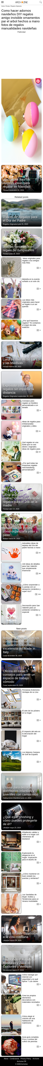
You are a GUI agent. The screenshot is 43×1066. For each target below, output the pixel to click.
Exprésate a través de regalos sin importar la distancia (18, 389)
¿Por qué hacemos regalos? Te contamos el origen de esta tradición (31, 324)
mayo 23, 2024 (15, 828)
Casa (5, 656)
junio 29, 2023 (14, 254)
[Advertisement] (21, 54)
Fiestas (8, 6)
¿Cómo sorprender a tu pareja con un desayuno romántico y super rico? (31, 588)
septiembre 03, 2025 (15, 685)
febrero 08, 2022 (15, 366)
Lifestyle (6, 828)
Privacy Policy (26, 1059)
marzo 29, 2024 (15, 940)
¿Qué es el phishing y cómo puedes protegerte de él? (20, 820)
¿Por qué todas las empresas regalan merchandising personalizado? (30, 466)
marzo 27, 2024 (18, 970)
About (6, 1059)
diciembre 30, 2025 (15, 656)
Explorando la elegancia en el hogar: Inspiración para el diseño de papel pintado (29, 857)
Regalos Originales (16, 6)
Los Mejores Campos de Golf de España (31, 753)
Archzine (36, 1059)
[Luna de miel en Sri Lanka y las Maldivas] (21, 355)
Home (3, 6)
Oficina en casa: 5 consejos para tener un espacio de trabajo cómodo (19, 676)
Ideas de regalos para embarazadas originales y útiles (31, 424)
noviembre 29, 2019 (16, 190)
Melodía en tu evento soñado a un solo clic (31, 280)
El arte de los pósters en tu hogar (31, 712)
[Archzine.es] (21, 2)
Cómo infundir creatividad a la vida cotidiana (21, 935)
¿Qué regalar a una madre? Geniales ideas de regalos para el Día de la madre (21, 500)
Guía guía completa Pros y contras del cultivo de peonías (30, 1039)
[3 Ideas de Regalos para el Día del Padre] (21, 212)
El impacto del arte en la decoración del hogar (31, 733)
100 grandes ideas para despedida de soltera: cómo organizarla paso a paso (20, 530)
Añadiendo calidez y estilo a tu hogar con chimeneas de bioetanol (30, 835)
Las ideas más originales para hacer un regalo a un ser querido (31, 303)
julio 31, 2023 (23, 224)
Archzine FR (21, 1061)
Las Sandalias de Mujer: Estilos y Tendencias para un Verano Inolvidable (30, 898)
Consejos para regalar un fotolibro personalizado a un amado (30, 404)
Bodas (5, 538)
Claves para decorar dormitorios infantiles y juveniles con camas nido (20, 791)
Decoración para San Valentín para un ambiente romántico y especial (31, 608)
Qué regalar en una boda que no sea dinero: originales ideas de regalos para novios (31, 446)
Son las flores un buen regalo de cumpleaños (18, 248)
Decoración (7, 970)
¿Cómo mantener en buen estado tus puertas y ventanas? (30, 876)
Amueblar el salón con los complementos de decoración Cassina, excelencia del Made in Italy (21, 645)
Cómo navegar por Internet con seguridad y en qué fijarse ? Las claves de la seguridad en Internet (30, 980)
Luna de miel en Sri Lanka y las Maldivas (21, 361)
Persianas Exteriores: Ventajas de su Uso (31, 691)
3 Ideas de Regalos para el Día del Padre (20, 218)
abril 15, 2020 (14, 509)
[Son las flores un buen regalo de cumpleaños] (21, 242)
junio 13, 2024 (26, 798)
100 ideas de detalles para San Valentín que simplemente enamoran (31, 567)
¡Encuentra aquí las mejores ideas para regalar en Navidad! (17, 183)
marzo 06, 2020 (14, 538)
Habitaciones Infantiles (11, 798)
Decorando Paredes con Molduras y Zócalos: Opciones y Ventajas (20, 963)
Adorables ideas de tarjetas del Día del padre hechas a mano (31, 545)
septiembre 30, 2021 (25, 396)
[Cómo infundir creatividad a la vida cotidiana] (21, 929)
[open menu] (2, 2)
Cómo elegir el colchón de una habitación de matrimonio (28, 1019)
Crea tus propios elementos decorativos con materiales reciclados (31, 999)
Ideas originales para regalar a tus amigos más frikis (31, 260)
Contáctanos (14, 1059)
